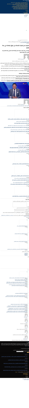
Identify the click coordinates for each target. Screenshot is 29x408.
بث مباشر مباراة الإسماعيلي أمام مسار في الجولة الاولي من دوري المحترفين (17, 249)
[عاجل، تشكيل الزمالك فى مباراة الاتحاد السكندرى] (23, 232)
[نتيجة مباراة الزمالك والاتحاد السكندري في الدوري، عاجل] (21, 178)
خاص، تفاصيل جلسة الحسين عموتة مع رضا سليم (21, 123)
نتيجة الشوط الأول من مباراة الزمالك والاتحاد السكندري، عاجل (19, 184)
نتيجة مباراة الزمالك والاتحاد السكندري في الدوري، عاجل (20, 180)
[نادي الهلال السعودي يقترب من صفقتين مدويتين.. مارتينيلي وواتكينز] (21, 117)
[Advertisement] (14, 24)
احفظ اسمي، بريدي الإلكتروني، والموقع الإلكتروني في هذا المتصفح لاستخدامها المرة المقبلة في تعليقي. (15, 212)
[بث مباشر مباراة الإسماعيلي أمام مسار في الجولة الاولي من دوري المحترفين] (23, 248)
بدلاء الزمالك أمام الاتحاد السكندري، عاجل (22, 226)
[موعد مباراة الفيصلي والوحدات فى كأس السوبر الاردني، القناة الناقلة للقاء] (18, 308)
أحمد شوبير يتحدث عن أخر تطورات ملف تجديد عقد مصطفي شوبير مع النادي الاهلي (16, 127)
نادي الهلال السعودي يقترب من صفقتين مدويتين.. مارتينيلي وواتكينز (19, 2)
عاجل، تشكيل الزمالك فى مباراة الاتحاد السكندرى (21, 233)
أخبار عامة (26, 38)
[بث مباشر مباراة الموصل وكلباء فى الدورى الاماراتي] (23, 240)
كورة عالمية (26, 34)
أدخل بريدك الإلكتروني (26, 351)
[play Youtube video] (14, 90)
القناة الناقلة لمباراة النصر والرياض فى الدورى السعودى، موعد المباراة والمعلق (16, 312)
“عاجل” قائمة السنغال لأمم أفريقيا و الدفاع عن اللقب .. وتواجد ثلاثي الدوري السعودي (16, 296)
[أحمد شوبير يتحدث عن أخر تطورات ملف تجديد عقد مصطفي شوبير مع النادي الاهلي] (18, 125)
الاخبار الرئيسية (22, 42)
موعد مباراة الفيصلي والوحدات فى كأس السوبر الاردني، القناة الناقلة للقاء (17, 309)
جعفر (26, 333)
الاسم (28, 208)
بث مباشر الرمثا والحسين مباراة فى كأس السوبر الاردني (20, 7)
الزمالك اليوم (25, 33)
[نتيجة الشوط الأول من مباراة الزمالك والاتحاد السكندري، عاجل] (21, 182)
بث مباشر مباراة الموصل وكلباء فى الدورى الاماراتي (20, 241)
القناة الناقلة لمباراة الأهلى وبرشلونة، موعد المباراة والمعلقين (19, 304)
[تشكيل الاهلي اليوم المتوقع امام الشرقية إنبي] (21, 141)
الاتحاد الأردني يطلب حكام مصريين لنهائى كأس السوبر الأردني (19, 4)
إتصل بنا (26, 374)
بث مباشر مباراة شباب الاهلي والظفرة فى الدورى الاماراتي (20, 8)
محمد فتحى (22, 104)
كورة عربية (26, 35)
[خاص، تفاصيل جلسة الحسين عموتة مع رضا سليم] (22, 121)
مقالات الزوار (25, 37)
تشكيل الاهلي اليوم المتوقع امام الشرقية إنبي (21, 5)
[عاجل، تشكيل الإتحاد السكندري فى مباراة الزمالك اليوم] (21, 194)
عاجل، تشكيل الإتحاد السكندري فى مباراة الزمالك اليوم (20, 196)
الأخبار (25, 42)
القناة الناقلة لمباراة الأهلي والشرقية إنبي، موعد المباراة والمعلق (19, 6)
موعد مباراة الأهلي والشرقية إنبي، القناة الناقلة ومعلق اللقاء (19, 147)
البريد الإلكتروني (27, 209)
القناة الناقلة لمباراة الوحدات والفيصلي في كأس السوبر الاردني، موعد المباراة (17, 306)
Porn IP (26, 322)
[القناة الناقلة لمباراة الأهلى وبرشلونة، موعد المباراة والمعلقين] (23, 303)
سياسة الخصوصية (25, 373)
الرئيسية (26, 31)
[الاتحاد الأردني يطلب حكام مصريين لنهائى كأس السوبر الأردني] (19, 129)
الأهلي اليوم (26, 32)
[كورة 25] (25, 16)
